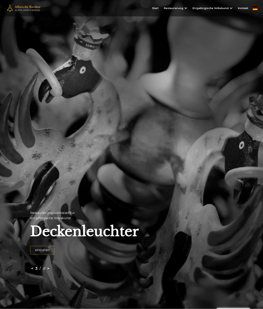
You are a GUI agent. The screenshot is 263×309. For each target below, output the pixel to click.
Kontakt (243, 8)
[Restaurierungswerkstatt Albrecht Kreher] (26, 8)
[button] (185, 8)
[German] (255, 8)
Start (155, 8)
